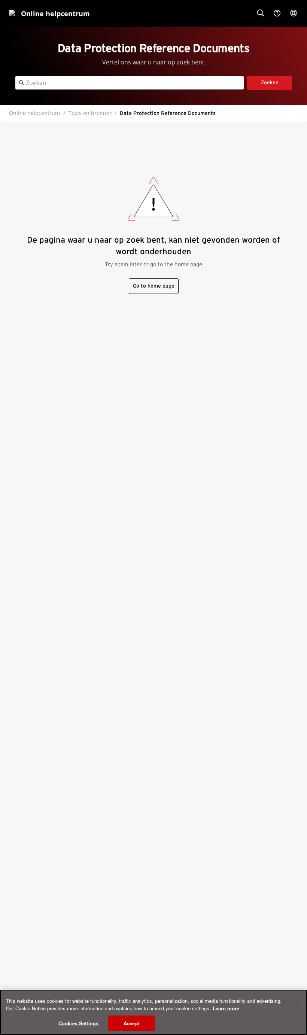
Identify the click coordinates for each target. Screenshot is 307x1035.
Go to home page (153, 286)
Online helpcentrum (34, 112)
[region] (153, 1012)
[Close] (295, 1001)
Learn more (226, 1008)
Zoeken (270, 82)
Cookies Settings (78, 1023)
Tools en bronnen (91, 112)
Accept (132, 1023)
